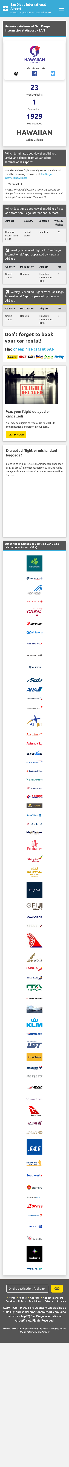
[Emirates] (34, 844)
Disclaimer (35, 1301)
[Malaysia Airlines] (34, 1067)
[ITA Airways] (34, 987)
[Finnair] (34, 916)
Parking (10, 1301)
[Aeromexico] (34, 578)
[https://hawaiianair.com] (16, 73)
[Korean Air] (34, 1033)
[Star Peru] (34, 1187)
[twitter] (53, 73)
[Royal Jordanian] (34, 1132)
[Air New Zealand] (34, 655)
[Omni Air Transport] (34, 1087)
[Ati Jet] (34, 720)
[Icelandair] (34, 977)
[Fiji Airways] (34, 906)
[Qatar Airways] (34, 1122)
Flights (23, 1297)
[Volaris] (34, 1253)
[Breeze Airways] (34, 752)
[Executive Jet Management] (34, 889)
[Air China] (34, 623)
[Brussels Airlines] (34, 770)
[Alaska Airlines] (34, 679)
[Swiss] (34, 1206)
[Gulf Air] (34, 957)
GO (57, 1288)
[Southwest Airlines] (34, 1175)
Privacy (49, 1301)
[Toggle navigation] (61, 8)
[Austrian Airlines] (34, 734)
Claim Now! (16, 434)
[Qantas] (34, 1110)
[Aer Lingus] (34, 563)
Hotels (22, 1301)
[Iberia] (34, 968)
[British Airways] (34, 761)
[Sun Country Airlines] (34, 1197)
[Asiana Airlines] (34, 707)
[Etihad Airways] (34, 871)
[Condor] (34, 805)
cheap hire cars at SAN (34, 349)
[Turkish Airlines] (34, 1214)
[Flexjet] (34, 925)
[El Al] (34, 832)
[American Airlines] (34, 698)
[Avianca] (34, 743)
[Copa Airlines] (34, 814)
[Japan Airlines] (34, 998)
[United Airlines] (34, 1226)
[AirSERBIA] (34, 666)
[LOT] (34, 1044)
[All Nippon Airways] (34, 689)
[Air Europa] (34, 632)
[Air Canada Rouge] (34, 612)
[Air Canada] (34, 601)
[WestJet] (34, 1268)
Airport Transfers (53, 1297)
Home (12, 1297)
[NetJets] (34, 1076)
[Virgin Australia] (34, 1238)
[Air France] (34, 643)
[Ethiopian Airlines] (34, 858)
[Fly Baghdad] (34, 939)
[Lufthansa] (34, 1056)
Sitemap (61, 1301)
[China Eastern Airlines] (34, 796)
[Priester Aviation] (34, 1098)
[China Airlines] (34, 787)
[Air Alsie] (34, 589)
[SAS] (34, 1146)
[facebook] (34, 73)
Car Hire (34, 1297)
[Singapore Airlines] (34, 1162)
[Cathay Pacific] (34, 779)
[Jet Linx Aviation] (34, 1008)
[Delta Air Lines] (34, 823)
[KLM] (34, 1022)
